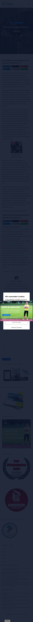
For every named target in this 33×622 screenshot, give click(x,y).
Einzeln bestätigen (16, 322)
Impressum (19, 327)
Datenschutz (13, 327)
